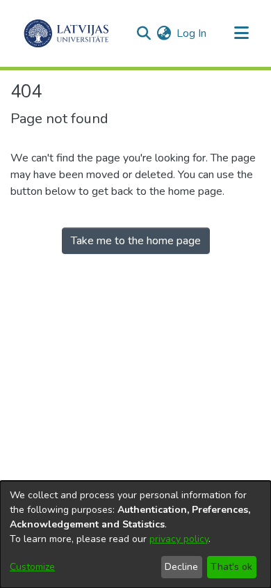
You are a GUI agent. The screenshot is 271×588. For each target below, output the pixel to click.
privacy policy (178, 539)
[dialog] (135, 534)
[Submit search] (143, 33)
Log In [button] (192, 33)
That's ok (231, 566)
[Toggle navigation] (241, 33)
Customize (32, 566)
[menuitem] (163, 33)
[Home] (66, 33)
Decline (181, 566)
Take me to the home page (136, 240)
